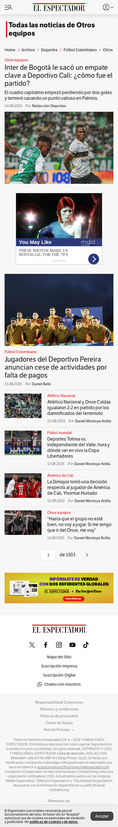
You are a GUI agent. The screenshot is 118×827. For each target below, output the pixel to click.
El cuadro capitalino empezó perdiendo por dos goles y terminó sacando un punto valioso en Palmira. (58, 95)
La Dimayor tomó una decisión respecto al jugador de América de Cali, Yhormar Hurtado (78, 487)
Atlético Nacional (61, 396)
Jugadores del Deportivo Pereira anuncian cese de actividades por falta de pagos (56, 367)
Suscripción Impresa (59, 666)
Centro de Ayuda (59, 723)
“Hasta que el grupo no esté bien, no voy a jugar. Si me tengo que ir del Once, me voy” (79, 524)
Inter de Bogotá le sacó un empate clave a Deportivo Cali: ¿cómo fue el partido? (59, 75)
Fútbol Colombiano (21, 352)
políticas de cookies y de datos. (54, 822)
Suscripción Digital (59, 675)
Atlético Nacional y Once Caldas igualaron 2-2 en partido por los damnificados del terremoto (79, 407)
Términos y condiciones (59, 709)
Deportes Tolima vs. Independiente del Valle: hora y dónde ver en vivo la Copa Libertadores (78, 447)
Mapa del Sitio (59, 656)
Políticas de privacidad (59, 716)
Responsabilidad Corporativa (59, 702)
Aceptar (102, 816)
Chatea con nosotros (62, 684)
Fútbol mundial (59, 433)
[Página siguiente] (87, 557)
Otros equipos (16, 60)
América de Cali (60, 475)
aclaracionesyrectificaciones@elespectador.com (73, 767)
